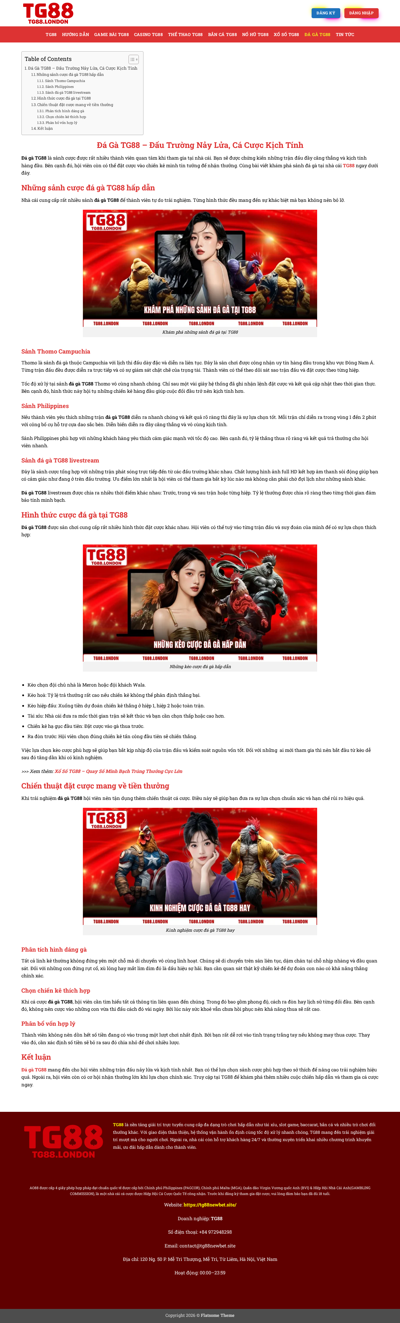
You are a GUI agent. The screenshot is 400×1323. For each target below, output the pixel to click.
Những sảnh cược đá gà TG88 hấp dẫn (70, 74)
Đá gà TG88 (318, 34)
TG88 (51, 34)
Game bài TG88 (111, 34)
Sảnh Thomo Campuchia (65, 80)
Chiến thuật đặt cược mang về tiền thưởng (75, 104)
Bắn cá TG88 (222, 34)
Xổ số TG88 (286, 34)
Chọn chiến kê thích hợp (66, 117)
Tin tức (345, 34)
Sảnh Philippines (59, 86)
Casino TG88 (148, 34)
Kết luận (45, 128)
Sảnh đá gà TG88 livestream (67, 92)
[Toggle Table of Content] (130, 59)
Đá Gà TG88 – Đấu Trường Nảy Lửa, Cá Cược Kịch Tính (82, 68)
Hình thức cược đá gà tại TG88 (64, 98)
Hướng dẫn (75, 34)
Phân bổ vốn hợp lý (61, 122)
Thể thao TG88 (185, 34)
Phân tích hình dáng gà (64, 111)
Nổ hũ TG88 (255, 34)
